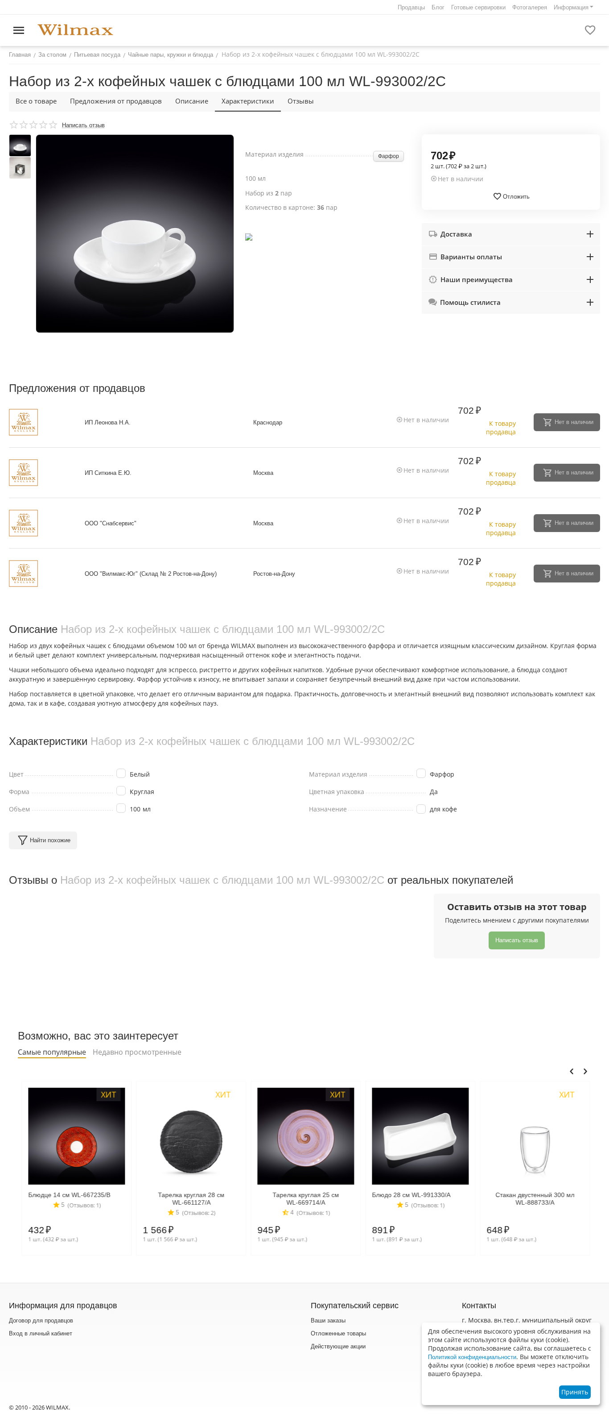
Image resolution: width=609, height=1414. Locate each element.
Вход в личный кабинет (40, 1333)
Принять (574, 1392)
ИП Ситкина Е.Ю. (108, 473)
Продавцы (411, 7)
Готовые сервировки (478, 7)
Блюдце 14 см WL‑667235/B (66, 1194)
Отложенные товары (338, 1333)
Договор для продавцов (41, 1320)
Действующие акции (338, 1346)
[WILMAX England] (75, 30)
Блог (438, 7)
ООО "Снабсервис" (110, 523)
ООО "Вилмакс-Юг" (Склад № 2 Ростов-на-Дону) (151, 573)
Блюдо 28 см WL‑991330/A (407, 1194)
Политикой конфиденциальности (472, 1357)
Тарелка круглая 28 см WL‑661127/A (187, 1198)
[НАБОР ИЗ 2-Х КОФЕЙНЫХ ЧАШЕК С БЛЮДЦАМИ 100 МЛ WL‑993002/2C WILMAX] (135, 233)
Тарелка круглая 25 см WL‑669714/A (302, 1198)
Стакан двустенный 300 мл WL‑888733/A (531, 1198)
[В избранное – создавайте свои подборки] (590, 30)
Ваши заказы (328, 1320)
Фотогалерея (529, 7)
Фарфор (388, 156)
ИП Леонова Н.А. (108, 422)
